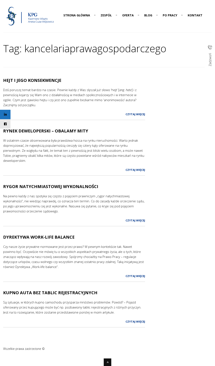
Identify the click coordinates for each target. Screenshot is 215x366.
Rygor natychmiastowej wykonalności (50, 186)
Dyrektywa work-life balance (39, 237)
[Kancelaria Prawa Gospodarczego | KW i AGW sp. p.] (30, 27)
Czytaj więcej (135, 114)
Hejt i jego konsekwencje (32, 80)
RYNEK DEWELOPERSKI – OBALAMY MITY (45, 131)
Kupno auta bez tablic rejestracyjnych (50, 292)
